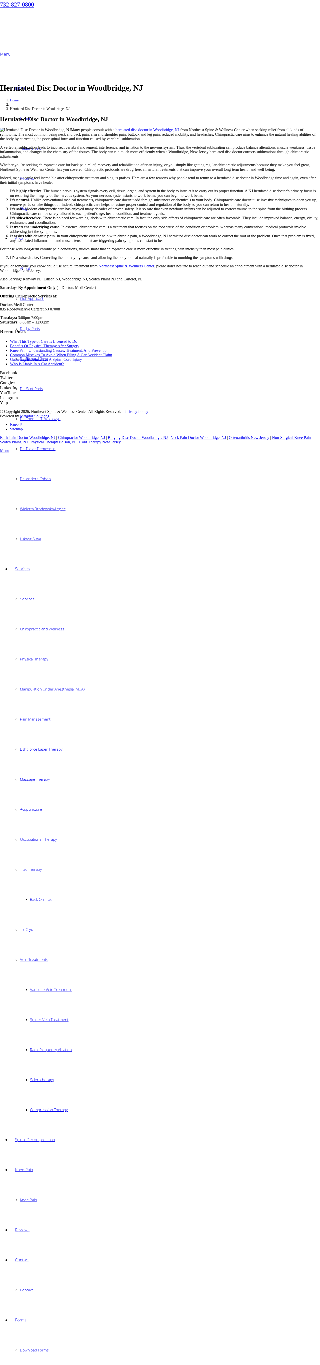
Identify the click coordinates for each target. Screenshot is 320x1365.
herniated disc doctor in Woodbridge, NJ (147, 130)
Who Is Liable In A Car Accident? (37, 364)
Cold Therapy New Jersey (100, 442)
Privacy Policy (137, 411)
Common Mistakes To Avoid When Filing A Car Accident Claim (61, 355)
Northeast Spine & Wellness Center (126, 266)
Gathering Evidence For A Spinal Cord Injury (46, 359)
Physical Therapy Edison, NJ (53, 442)
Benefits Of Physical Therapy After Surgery (44, 346)
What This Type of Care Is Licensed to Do (43, 341)
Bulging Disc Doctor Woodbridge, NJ (138, 437)
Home (14, 100)
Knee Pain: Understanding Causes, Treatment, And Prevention (59, 350)
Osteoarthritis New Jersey (249, 437)
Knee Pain (18, 424)
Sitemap (16, 429)
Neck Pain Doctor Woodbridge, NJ (198, 437)
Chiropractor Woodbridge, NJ (81, 437)
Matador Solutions (34, 416)
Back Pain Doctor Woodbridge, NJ (28, 437)
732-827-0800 (17, 4)
